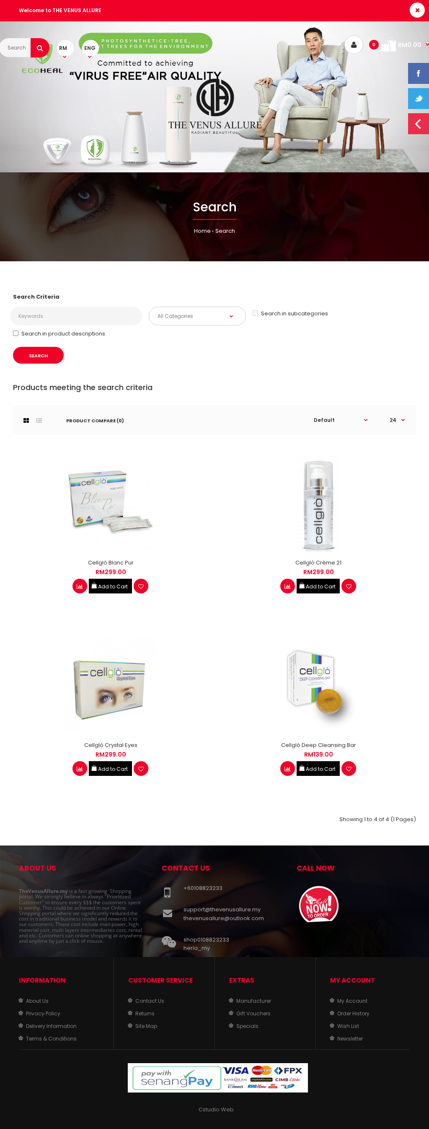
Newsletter (350, 1038)
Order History (353, 1013)
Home (202, 231)
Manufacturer (253, 1000)
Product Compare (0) (95, 420)
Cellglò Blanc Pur (111, 563)
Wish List (348, 1026)
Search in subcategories (294, 313)
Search (225, 231)
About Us (37, 1000)
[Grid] (26, 420)
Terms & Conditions (51, 1038)
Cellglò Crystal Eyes (110, 745)
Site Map (146, 1026)
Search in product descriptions (63, 334)
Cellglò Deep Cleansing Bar (318, 745)
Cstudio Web (216, 1109)
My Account (352, 1000)
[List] (39, 420)
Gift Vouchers (253, 1013)
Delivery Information (51, 1026)
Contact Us (149, 1000)
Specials (247, 1026)
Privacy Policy (43, 1013)
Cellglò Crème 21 (318, 563)
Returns (145, 1013)
